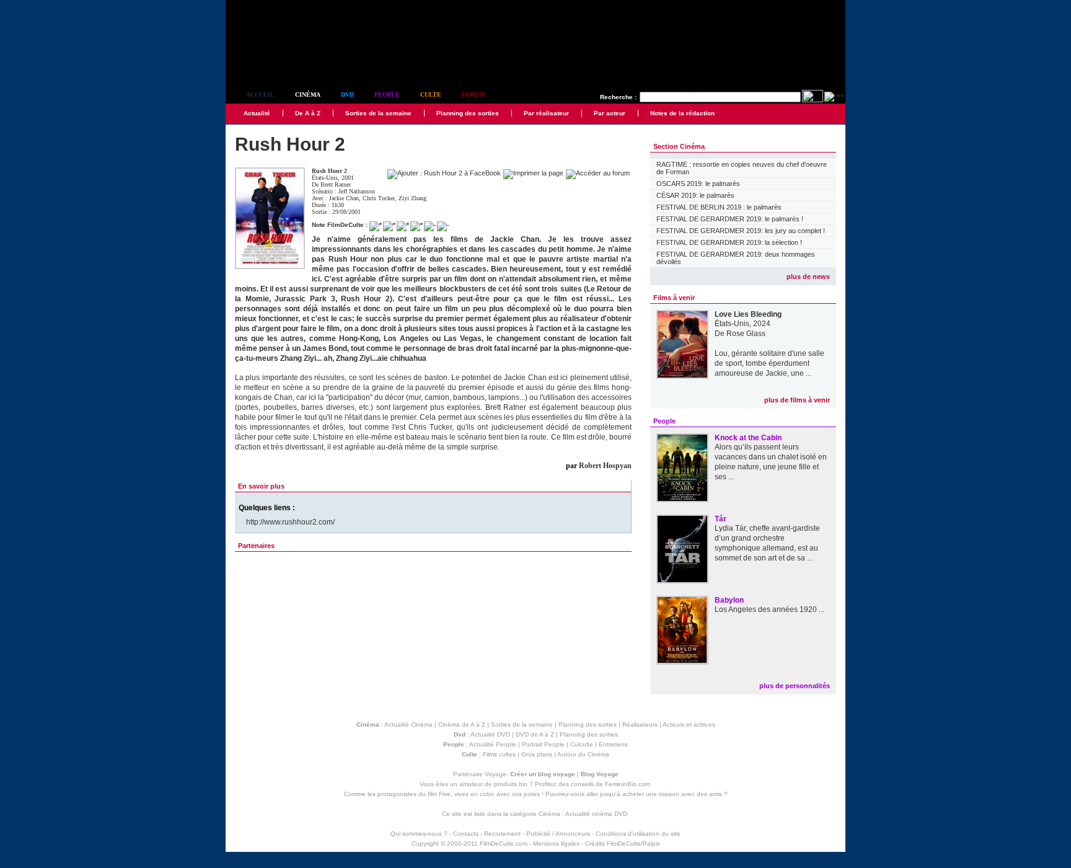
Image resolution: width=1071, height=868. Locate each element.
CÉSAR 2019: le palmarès (695, 195)
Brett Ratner (335, 184)
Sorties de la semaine (378, 113)
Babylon (729, 600)
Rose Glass (745, 333)
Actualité (257, 113)
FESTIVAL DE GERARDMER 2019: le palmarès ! (729, 219)
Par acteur (609, 113)
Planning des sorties (467, 113)
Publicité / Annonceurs (558, 833)
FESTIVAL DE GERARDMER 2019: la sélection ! (729, 242)
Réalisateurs (640, 724)
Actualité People (492, 744)
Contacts (465, 833)
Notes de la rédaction (682, 113)
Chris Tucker (379, 198)
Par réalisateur (546, 113)
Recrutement (502, 833)
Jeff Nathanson (356, 191)
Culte (430, 94)
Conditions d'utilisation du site (638, 833)
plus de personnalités (794, 685)
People (387, 94)
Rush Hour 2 (329, 170)
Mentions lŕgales (556, 843)
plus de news (808, 276)
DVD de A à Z (535, 734)
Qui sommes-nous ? (418, 833)
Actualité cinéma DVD (596, 813)
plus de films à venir (797, 400)
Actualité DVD (490, 734)
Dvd (347, 94)
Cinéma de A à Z (461, 724)
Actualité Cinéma (408, 724)
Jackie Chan (344, 198)
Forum (473, 94)
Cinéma (307, 94)
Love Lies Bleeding (748, 314)
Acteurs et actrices (689, 724)
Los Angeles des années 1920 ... (769, 609)
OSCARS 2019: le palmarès (698, 183)
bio (523, 784)
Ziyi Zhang (412, 198)
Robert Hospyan (605, 465)
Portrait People (543, 744)
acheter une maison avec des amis (672, 793)
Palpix (651, 843)
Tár (720, 519)
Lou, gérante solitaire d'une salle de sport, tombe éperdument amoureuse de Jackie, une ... (769, 363)
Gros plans (536, 754)
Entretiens (613, 744)
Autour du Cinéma (583, 754)
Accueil (260, 94)
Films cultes (499, 754)
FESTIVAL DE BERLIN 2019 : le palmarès (719, 207)
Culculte (581, 744)
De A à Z (307, 113)
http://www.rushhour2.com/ (290, 522)
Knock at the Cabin (748, 437)
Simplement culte (294, 61)
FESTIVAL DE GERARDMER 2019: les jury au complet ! (740, 230)
